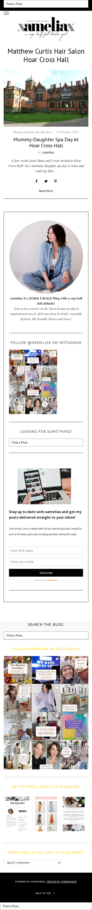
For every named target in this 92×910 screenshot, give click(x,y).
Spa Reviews (44, 132)
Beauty (17, 132)
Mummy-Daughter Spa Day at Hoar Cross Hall (46, 142)
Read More (46, 191)
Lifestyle (28, 132)
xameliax (48, 152)
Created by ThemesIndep (61, 881)
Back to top (44, 893)
